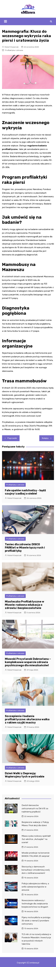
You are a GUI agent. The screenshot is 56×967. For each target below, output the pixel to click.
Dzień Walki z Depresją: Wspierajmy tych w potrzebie (24, 775)
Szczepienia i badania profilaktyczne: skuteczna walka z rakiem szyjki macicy (27, 719)
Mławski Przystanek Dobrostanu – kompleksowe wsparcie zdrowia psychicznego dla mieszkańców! (28, 662)
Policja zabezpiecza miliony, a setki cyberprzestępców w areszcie (35, 886)
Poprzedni (12, 438)
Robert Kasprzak (12, 47)
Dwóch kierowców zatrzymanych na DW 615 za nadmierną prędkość (35, 808)
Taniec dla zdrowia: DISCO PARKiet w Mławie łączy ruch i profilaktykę (25, 547)
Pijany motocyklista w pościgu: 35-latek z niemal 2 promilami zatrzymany (36, 920)
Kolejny (45, 438)
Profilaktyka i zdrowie (14, 50)
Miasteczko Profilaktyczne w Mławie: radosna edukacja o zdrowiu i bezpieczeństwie (24, 605)
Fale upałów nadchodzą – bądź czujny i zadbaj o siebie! (25, 492)
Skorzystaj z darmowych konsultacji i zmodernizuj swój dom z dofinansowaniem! (36, 869)
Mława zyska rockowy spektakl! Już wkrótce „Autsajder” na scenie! (36, 839)
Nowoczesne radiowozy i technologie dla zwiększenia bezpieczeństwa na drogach (35, 903)
